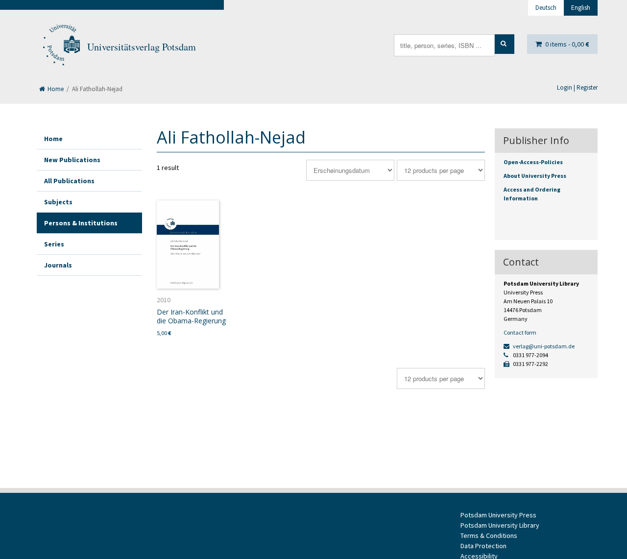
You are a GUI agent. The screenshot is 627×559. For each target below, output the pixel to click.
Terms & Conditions (488, 535)
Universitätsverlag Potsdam (141, 46)
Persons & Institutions (81, 223)
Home (55, 89)
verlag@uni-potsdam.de (543, 346)
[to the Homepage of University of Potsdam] (60, 47)
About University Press (535, 175)
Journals (58, 265)
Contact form (520, 332)
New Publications (72, 159)
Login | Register (577, 87)
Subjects (58, 201)
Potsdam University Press (498, 514)
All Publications (69, 180)
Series (54, 244)
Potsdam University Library (499, 525)
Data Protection (483, 545)
